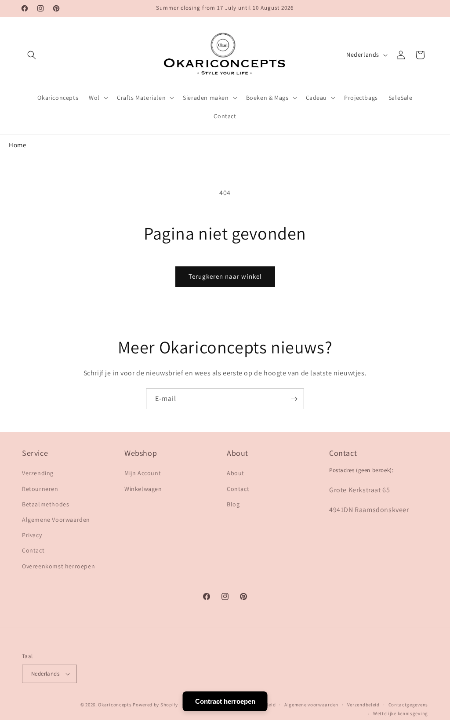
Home (17, 145)
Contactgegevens (408, 705)
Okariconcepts (114, 705)
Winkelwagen (143, 489)
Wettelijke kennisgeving (400, 713)
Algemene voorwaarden (311, 705)
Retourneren (40, 489)
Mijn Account (142, 473)
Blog (233, 504)
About (235, 473)
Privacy (32, 535)
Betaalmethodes (45, 504)
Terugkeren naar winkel (225, 276)
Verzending (38, 473)
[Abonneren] (294, 399)
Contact (33, 550)
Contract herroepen (225, 701)
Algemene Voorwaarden (56, 520)
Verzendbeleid (363, 705)
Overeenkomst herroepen (58, 566)
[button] (31, 55)
